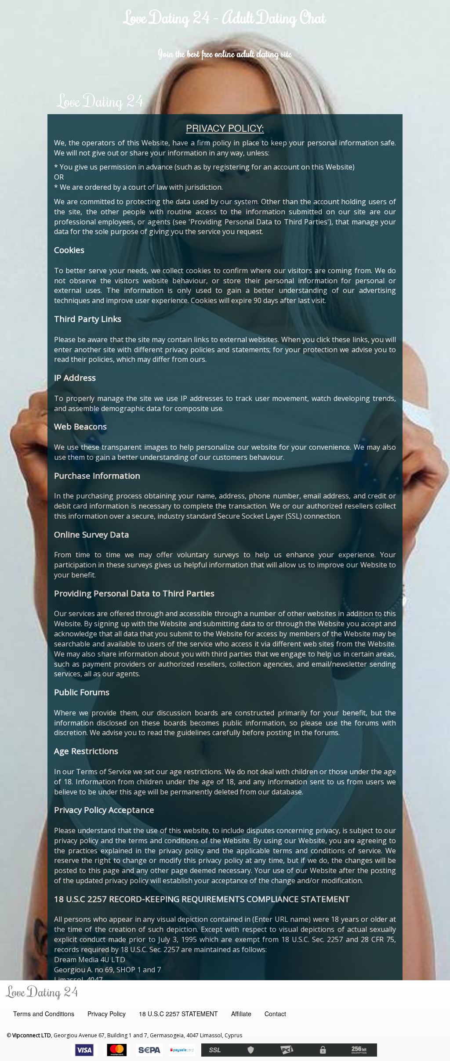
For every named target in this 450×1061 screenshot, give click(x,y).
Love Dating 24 (100, 100)
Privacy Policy (106, 1013)
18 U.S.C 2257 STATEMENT (178, 1013)
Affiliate (241, 1013)
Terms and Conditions (43, 1013)
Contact (275, 1013)
